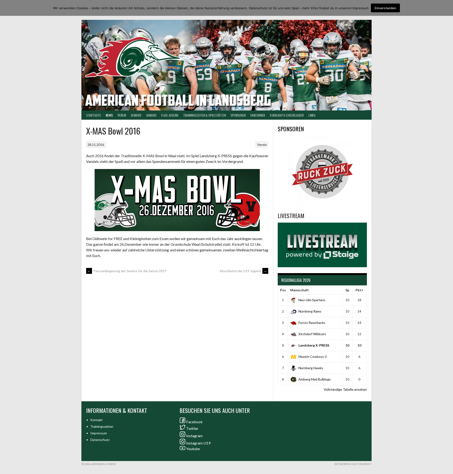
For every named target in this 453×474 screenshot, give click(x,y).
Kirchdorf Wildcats (312, 334)
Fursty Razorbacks (311, 323)
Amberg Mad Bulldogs (314, 379)
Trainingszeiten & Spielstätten (204, 115)
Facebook (194, 421)
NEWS (109, 115)
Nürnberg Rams (309, 311)
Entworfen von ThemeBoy (353, 464)
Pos (283, 290)
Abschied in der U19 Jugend (243, 271)
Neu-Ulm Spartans (311, 300)
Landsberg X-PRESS (313, 345)
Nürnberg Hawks (310, 368)
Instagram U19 (198, 443)
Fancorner (257, 115)
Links (311, 115)
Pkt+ (359, 290)
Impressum (98, 433)
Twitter (192, 428)
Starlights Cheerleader (287, 115)
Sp (347, 290)
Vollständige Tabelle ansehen (345, 389)
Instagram (194, 435)
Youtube (193, 448)
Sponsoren (238, 115)
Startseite (93, 115)
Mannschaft (299, 290)
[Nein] (447, 8)
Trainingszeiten (101, 426)
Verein (121, 115)
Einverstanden (385, 8)
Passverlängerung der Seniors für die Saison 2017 (126, 271)
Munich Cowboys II (312, 357)
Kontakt (96, 420)
